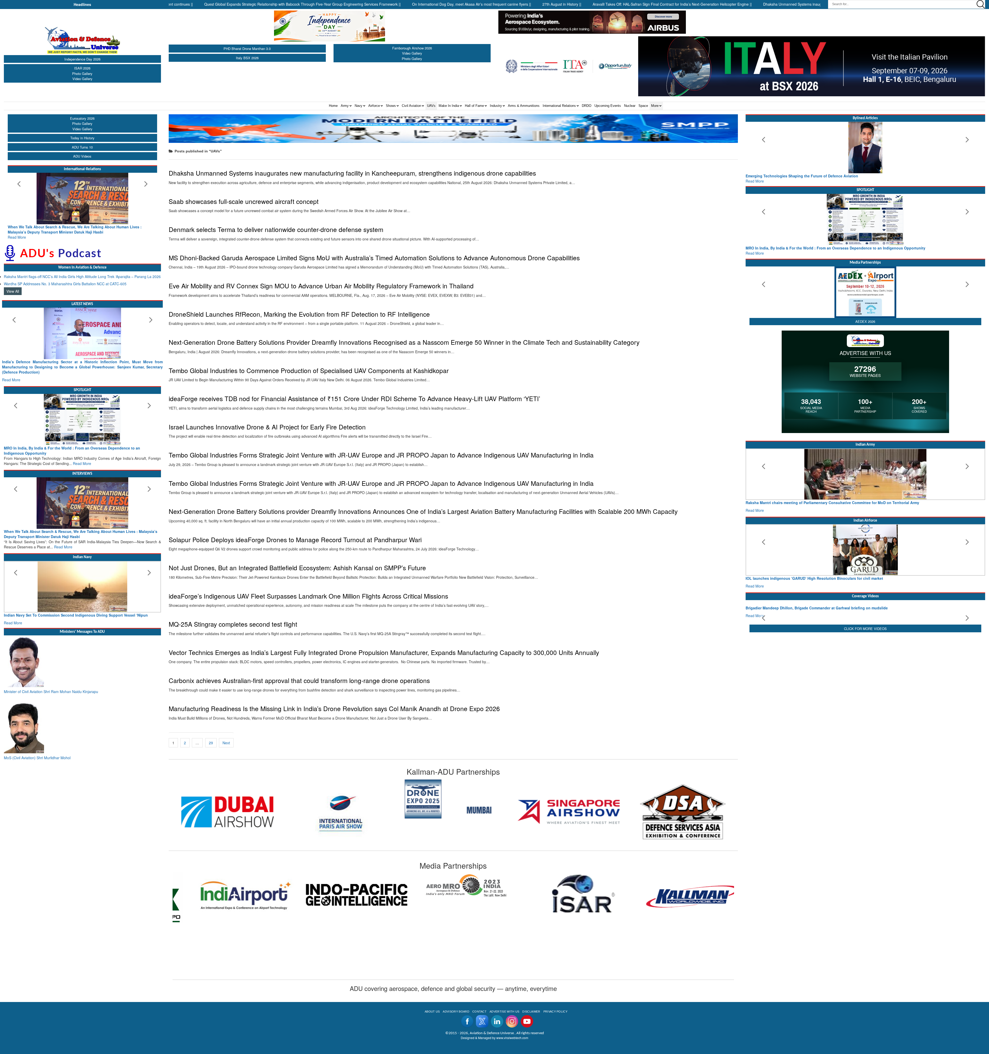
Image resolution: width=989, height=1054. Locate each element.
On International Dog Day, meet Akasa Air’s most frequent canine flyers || (406, 4)
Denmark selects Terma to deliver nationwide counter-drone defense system (276, 229)
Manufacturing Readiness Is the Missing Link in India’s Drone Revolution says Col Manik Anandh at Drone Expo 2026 (334, 708)
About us (432, 1011)
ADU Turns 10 (82, 147)
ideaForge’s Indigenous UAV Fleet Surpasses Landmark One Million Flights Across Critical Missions (308, 595)
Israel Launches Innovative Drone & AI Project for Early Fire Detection (267, 426)
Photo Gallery (82, 73)
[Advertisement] (865, 713)
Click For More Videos (865, 671)
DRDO (586, 106)
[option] (225, 799)
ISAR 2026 (82, 68)
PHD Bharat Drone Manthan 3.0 (247, 48)
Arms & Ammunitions (524, 106)
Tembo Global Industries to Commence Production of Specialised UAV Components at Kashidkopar (309, 370)
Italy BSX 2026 (247, 57)
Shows (391, 106)
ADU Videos (82, 156)
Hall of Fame (474, 106)
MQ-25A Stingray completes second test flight (233, 623)
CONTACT (479, 1011)
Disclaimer (531, 1011)
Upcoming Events (607, 106)
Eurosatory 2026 (82, 118)
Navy (358, 106)
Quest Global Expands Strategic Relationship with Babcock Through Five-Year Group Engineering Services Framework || (237, 4)
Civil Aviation (411, 106)
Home (333, 106)
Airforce (374, 106)
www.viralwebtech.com (512, 1037)
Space (643, 106)
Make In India (449, 106)
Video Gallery (82, 78)
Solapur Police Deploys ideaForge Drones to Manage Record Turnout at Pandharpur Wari (295, 539)
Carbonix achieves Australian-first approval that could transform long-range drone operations (299, 680)
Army (345, 106)
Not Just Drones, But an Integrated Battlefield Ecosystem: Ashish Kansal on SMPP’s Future (297, 567)
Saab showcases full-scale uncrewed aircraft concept (244, 201)
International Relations (559, 106)
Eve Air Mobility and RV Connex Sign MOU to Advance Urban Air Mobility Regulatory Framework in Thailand (321, 285)
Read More (64, 232)
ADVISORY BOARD (456, 1011)
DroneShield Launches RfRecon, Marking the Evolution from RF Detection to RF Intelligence (299, 313)
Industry (496, 106)
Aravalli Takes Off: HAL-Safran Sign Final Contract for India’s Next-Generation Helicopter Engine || (606, 4)
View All (12, 286)
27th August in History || (496, 4)
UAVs (431, 106)
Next (226, 742)
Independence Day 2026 (82, 59)
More (655, 106)
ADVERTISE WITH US (504, 1011)
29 (211, 742)
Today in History (82, 137)
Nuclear (629, 106)
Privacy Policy (555, 1011)
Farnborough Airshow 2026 (412, 48)
